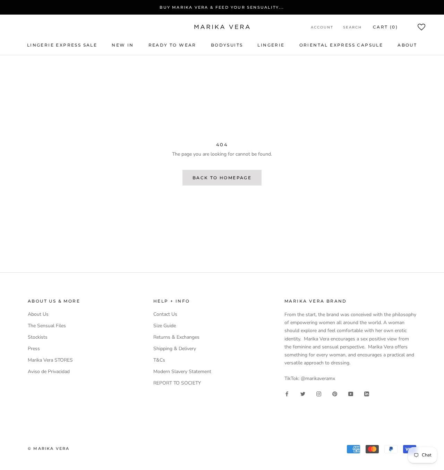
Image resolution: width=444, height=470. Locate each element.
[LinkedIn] (366, 393)
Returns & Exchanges (176, 337)
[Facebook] (286, 393)
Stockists (38, 337)
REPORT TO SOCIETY (177, 383)
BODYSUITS (227, 45)
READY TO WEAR (172, 45)
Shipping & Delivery (174, 348)
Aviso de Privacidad (49, 371)
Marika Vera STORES (50, 360)
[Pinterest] (334, 393)
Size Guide (164, 325)
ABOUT (407, 45)
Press (34, 348)
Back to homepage (222, 177)
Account (322, 27)
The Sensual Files (47, 325)
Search (352, 27)
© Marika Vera (49, 448)
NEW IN (123, 45)
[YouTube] (350, 393)
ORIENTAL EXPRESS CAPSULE (341, 45)
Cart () (385, 27)
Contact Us (165, 314)
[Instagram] (318, 393)
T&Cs (159, 360)
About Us (38, 314)
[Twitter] (302, 393)
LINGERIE (270, 45)
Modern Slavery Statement (182, 371)
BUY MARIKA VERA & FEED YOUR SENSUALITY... (222, 7)
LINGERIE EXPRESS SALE (62, 45)
